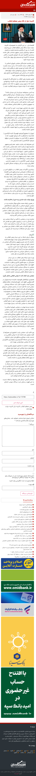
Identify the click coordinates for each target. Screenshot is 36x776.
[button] (34, 10)
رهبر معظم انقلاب (26, 406)
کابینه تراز (17, 406)
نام (33, 450)
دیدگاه (31, 424)
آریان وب (16, 773)
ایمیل (32, 458)
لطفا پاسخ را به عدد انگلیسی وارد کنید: (21, 481)
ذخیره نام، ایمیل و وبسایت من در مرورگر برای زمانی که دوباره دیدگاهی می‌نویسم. (19, 476)
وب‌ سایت (31, 466)
